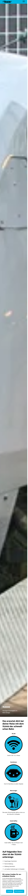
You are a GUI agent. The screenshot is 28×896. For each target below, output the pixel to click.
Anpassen (9, 891)
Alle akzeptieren (19, 891)
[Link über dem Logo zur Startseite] (8, 2)
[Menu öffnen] (24, 1)
